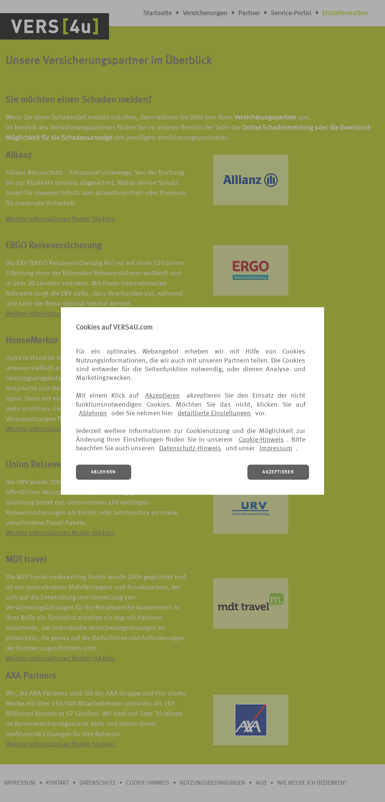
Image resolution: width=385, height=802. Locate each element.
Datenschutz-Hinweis (190, 448)
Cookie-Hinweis (261, 439)
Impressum (276, 448)
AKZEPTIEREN (278, 472)
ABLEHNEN (103, 472)
